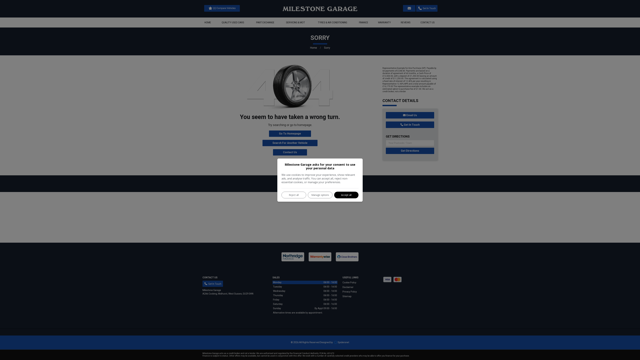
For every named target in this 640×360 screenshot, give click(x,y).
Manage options (320, 194)
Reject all (294, 194)
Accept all (346, 194)
